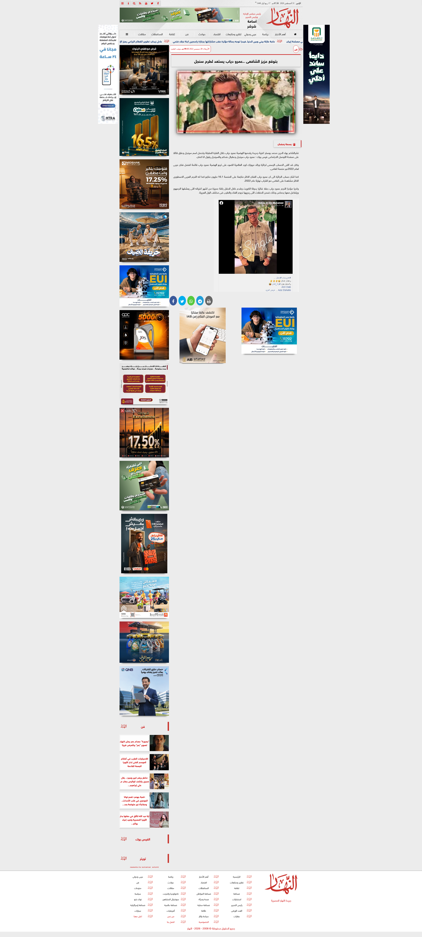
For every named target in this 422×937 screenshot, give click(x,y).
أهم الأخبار (280, 34)
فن (187, 34)
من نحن (170, 916)
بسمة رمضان (285, 143)
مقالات (142, 34)
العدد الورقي (236, 910)
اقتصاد (217, 34)
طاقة (203, 910)
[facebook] (158, 3)
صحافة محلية (203, 905)
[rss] (140, 3)
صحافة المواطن (203, 893)
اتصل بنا (170, 921)
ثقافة (172, 34)
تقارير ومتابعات (233, 34)
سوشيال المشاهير (171, 899)
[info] (128, 3)
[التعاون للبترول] (144, 335)
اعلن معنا (138, 916)
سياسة (138, 893)
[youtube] (146, 3)
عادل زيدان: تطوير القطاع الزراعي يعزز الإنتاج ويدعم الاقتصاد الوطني (200, 41)
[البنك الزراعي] (269, 331)
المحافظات (157, 34)
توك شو (137, 899)
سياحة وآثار (204, 916)
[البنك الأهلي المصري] (108, 74)
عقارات (236, 916)
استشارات (236, 899)
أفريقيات (171, 910)
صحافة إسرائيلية (137, 905)
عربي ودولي (250, 34)
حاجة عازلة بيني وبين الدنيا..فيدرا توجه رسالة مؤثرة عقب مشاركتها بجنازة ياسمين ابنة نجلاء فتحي (299, 41)
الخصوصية (204, 921)
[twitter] (152, 3)
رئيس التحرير (236, 905)
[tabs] (122, 3)
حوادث (201, 34)
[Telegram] (200, 300)
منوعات (137, 888)
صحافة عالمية (170, 905)
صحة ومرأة (203, 899)
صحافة (236, 893)
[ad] (144, 70)
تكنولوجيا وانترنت (171, 893)
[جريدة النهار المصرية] (180, 15)
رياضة (265, 34)
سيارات (138, 910)
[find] (134, 3)
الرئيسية (236, 876)
